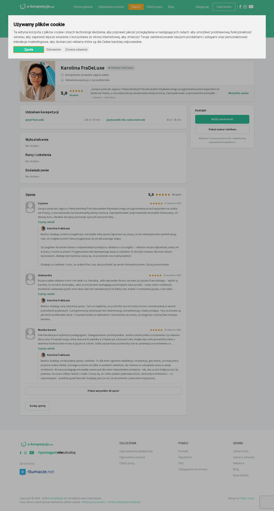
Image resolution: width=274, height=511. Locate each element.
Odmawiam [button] (53, 49)
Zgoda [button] (28, 49)
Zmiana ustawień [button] (76, 49)
